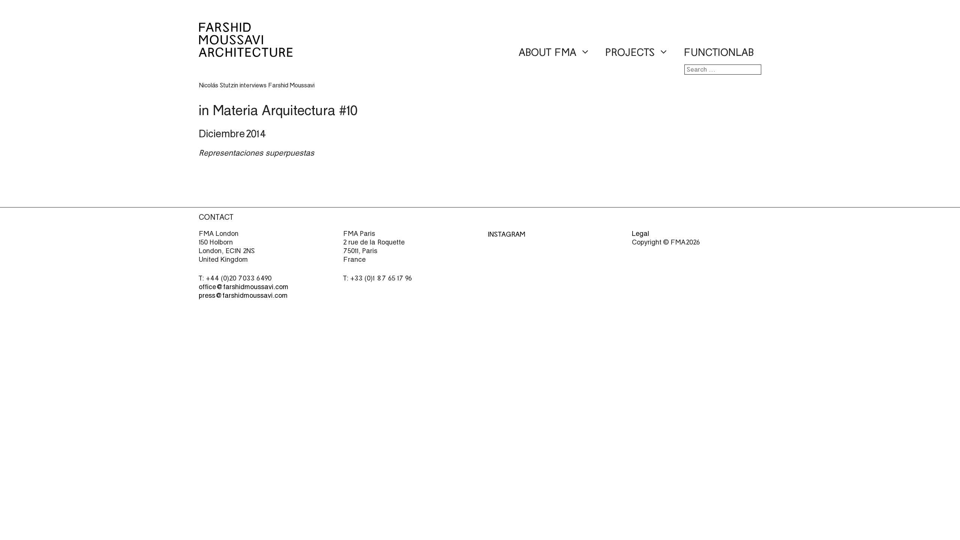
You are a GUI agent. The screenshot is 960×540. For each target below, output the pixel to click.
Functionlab (719, 52)
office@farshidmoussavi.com (243, 287)
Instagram (506, 234)
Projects (630, 52)
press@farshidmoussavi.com (243, 295)
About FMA (547, 52)
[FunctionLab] (245, 52)
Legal (640, 233)
